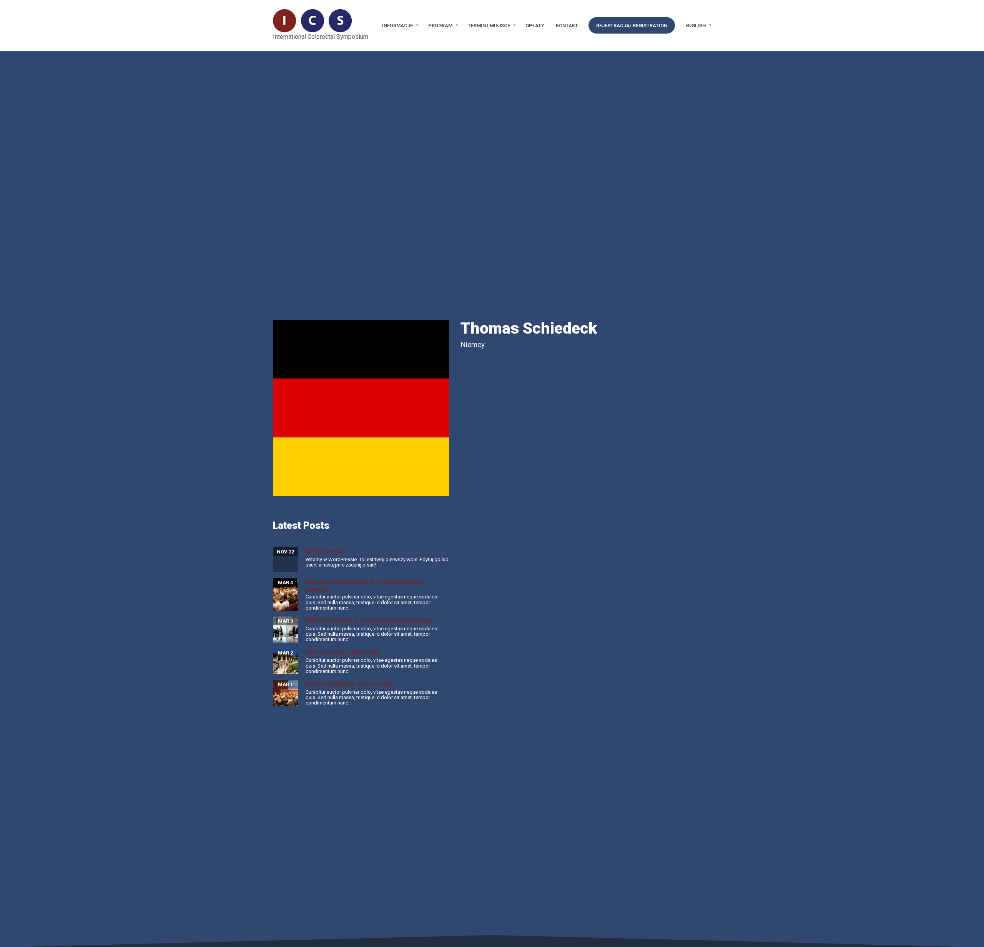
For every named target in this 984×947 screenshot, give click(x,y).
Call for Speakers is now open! (349, 684)
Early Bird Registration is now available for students (365, 585)
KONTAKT (567, 25)
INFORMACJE (397, 25)
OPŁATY (534, 25)
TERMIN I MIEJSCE (489, 25)
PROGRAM (440, 25)
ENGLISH (695, 25)
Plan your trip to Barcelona (343, 652)
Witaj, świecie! (325, 551)
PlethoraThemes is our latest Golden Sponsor (370, 620)
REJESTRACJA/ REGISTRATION (631, 25)
